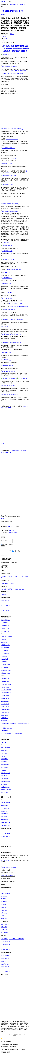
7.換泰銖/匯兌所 (4, 656)
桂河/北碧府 (3, 904)
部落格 (5, 38)
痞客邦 (9, 526)
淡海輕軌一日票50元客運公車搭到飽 (17, 70)
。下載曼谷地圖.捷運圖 (6, 728)
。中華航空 (15, 576)
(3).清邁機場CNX (5, 695)
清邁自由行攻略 (7, 452)
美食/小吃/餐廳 (4, 778)
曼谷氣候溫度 (4, 742)
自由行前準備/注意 (5, 747)
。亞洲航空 (11, 583)
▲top (2, 534)
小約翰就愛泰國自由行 (12, 11)
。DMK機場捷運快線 (6, 690)
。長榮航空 (9, 576)
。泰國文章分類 (4, 731)
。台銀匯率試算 (4, 659)
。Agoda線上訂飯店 (5, 834)
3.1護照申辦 (3, 639)
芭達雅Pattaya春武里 (5, 893)
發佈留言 (3, 545)
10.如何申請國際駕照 (6, 670)
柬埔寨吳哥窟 (4, 929)
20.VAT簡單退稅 (5, 720)
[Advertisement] (15, 111)
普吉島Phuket (4, 907)
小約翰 (2, 518)
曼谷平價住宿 (4, 756)
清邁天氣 (7, 620)
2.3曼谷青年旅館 (5, 631)
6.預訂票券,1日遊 (5, 653)
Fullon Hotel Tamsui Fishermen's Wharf (19, 306)
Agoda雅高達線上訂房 (17, 733)
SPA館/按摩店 (4, 811)
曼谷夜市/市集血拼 (5, 773)
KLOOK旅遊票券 (5, 955)
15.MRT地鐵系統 (5, 704)
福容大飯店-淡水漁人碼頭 (15, 303)
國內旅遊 (11, 530)
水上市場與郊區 (4, 784)
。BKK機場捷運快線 (6, 684)
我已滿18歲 (3, 1052)
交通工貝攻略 (4, 753)
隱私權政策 (25, 1034)
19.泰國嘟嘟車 (4, 718)
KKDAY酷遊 (8, 407)
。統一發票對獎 (4, 939)
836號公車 (6, 172)
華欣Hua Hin (4, 896)
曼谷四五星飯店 (4, 759)
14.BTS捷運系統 (5, 701)
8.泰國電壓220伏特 (5, 664)
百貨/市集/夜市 (4, 816)
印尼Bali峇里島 (4, 932)
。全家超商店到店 (19, 939)
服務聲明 (15, 1035)
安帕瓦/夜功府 (4, 901)
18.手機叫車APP (5, 715)
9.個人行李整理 (4, 667)
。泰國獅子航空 (4, 583)
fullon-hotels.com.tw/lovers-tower (13, 269)
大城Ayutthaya (4, 913)
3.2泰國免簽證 (4, 642)
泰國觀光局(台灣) (5, 961)
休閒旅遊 (12, 34)
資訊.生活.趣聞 (4, 792)
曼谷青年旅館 (4, 761)
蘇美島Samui (4, 910)
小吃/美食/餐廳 (4, 819)
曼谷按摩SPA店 (4, 770)
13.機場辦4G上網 (5, 698)
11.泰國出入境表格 (5, 673)
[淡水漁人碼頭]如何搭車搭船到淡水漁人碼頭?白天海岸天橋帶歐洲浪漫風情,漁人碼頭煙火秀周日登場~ (16, 48)
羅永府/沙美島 (4, 899)
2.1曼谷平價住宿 (5, 625)
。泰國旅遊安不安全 (15, 723)
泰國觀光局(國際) (5, 964)
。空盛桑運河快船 (5, 709)
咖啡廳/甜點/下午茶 (5, 781)
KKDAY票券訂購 (5, 958)
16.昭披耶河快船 (5, 706)
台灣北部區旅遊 (13, 532)
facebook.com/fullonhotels (12, 139)
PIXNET (6, 1034)
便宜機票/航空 (4, 750)
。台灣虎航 (3, 594)
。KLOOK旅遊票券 (5, 941)
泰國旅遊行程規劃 (5, 764)
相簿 (4, 36)
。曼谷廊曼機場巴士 (6, 692)
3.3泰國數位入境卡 (5, 645)
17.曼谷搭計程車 (5, 712)
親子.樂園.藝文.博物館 (6, 789)
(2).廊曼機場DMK (5, 687)
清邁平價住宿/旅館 (5, 802)
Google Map (13, 158)
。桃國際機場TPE (5, 678)
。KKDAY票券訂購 (5, 944)
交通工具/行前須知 (5, 808)
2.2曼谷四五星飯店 (5, 628)
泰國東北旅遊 (4, 918)
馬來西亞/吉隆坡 (5, 924)
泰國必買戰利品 (4, 767)
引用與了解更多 (7, 242)
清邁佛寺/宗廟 (4, 814)
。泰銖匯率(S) (4, 661)
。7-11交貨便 (12, 939)
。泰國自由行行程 (5, 723)
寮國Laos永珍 (4, 927)
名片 (4, 40)
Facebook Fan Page (5, 860)
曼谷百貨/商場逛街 (5, 775)
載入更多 (3, 537)
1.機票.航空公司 (4, 622)
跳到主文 (3, 14)
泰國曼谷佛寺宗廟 (5, 787)
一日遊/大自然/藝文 (5, 825)
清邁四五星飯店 (4, 805)
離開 (8, 1052)
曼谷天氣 (3, 620)
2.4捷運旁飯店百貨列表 (6, 636)
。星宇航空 (21, 576)
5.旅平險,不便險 (4, 650)
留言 (12, 526)
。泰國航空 (3, 576)
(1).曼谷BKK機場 (5, 681)
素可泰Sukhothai (4, 915)
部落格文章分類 (16, 450)
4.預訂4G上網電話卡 (6, 647)
